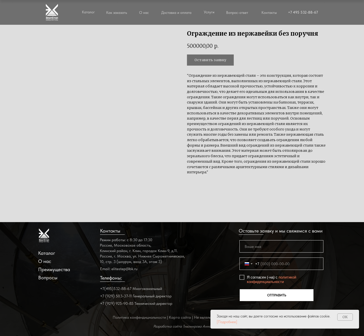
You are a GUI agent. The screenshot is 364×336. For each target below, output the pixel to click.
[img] (44, 235)
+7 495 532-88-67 (303, 12)
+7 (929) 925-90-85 (116, 303)
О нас (144, 12)
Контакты (269, 12)
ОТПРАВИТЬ (276, 295)
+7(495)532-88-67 (115, 288)
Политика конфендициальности (139, 317)
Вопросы (47, 278)
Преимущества (54, 269)
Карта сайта (180, 317)
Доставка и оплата (176, 12)
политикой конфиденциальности (271, 279)
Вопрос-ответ (237, 12)
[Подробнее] (227, 322)
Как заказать (116, 12)
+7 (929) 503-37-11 (116, 296)
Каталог (46, 253)
